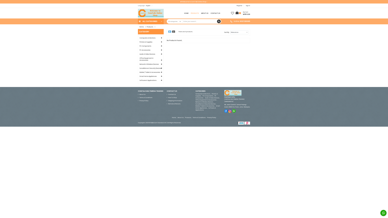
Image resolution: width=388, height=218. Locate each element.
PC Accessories (145, 50)
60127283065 (245, 21)
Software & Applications (148, 80)
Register (239, 5)
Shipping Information (175, 101)
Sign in (248, 5)
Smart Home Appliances (148, 76)
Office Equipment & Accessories (146, 59)
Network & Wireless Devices (149, 64)
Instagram (230, 111)
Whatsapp (234, 111)
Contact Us (215, 13)
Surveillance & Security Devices (150, 68)
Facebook (226, 111)
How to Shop (172, 98)
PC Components (145, 46)
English (148, 6)
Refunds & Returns (174, 104)
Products (195, 13)
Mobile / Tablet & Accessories (150, 72)
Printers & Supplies (146, 42)
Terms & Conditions (145, 98)
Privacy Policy (143, 101)
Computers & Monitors (148, 38)
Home (186, 13)
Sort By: (226, 32)
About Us (204, 13)
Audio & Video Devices (147, 54)
